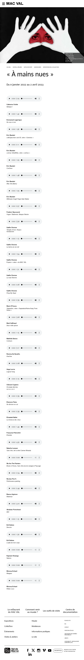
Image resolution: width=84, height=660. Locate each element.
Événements (9, 632)
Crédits (66, 638)
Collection (8, 626)
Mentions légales (69, 630)
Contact (67, 627)
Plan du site (68, 620)
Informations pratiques (41, 632)
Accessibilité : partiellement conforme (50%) (72, 642)
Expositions (8, 621)
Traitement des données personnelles (71, 634)
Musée (34, 621)
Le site (34, 637)
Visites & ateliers (11, 637)
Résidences (36, 626)
